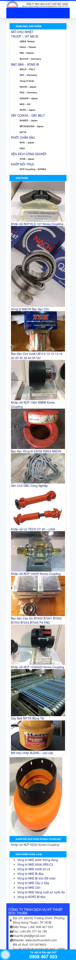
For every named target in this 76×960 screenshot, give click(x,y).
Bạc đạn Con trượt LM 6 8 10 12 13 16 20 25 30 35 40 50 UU (36, 355)
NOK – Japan (27, 142)
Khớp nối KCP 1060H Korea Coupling (36, 574)
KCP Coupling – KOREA (33, 169)
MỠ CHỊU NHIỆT (22, 32)
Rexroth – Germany (30, 58)
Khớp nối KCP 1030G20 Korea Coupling (37, 667)
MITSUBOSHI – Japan (31, 126)
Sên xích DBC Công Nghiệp (29, 485)
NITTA (23, 132)
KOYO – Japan (27, 109)
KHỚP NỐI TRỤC (22, 164)
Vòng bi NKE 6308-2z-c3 (33, 869)
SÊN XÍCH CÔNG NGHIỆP (28, 154)
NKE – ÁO (25, 104)
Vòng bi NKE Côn (29, 887)
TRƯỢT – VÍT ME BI (24, 36)
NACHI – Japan (28, 86)
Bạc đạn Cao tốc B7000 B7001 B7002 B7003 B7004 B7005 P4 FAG (36, 620)
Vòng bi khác (27, 80)
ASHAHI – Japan (29, 98)
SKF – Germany (28, 75)
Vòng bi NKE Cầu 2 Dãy (33, 883)
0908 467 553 (43, 956)
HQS (22, 148)
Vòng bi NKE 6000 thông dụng (37, 860)
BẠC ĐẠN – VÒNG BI (25, 64)
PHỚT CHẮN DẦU (23, 137)
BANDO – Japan (29, 120)
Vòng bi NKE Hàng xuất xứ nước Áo (41, 892)
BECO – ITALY (27, 69)
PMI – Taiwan (27, 52)
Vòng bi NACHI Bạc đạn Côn (30, 309)
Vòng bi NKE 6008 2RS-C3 (35, 864)
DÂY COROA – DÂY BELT (28, 115)
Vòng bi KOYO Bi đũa (31, 897)
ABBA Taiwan (27, 41)
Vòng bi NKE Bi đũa (30, 874)
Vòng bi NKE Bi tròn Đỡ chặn (36, 878)
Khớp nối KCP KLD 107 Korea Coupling (37, 224)
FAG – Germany (28, 92)
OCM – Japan (27, 158)
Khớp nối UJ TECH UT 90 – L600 (33, 529)
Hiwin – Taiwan (28, 47)
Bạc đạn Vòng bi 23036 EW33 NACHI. (36, 451)
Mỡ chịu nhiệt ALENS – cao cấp (32, 753)
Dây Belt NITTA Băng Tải (27, 718)
